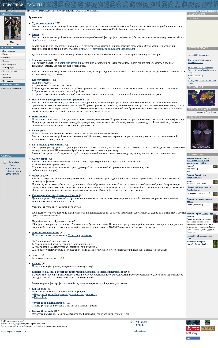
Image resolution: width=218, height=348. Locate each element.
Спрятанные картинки (68, 62)
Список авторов (9, 71)
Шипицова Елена (195, 187)
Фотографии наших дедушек (48, 302)
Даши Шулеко (211, 112)
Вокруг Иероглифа (42, 311)
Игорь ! (190, 166)
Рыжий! (36, 263)
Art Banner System (140, 331)
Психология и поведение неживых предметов (58, 99)
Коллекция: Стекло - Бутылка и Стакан (55, 195)
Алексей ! (191, 216)
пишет (205, 158)
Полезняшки (7, 81)
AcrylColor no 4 (194, 177)
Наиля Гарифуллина (196, 236)
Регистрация (8, 68)
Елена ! (190, 181)
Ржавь (35, 130)
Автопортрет (39, 158)
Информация (8, 51)
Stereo (35, 34)
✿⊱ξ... (190, 238)
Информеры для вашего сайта (14, 331)
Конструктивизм (41, 79)
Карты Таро (39, 288)
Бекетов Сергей (194, 158)
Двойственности (41, 60)
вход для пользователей (206, 11)
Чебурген (37, 175)
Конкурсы (6, 54)
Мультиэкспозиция (43, 23)
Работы (6, 58)
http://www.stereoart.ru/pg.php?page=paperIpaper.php (108, 48)
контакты (19, 321)
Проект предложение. (80, 235)
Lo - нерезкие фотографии (47, 144)
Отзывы (5, 61)
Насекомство (39, 116)
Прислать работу (10, 64)
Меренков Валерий (196, 241)
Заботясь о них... (12, 43)
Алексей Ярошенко (196, 199)
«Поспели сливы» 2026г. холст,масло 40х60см (198, 161)
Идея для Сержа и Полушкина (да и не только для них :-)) (65, 294)
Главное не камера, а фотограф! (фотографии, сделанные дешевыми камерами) (78, 271)
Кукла (190, 201)
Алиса (35, 255)
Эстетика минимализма (45, 232)
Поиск (5, 74)
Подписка (6, 78)
